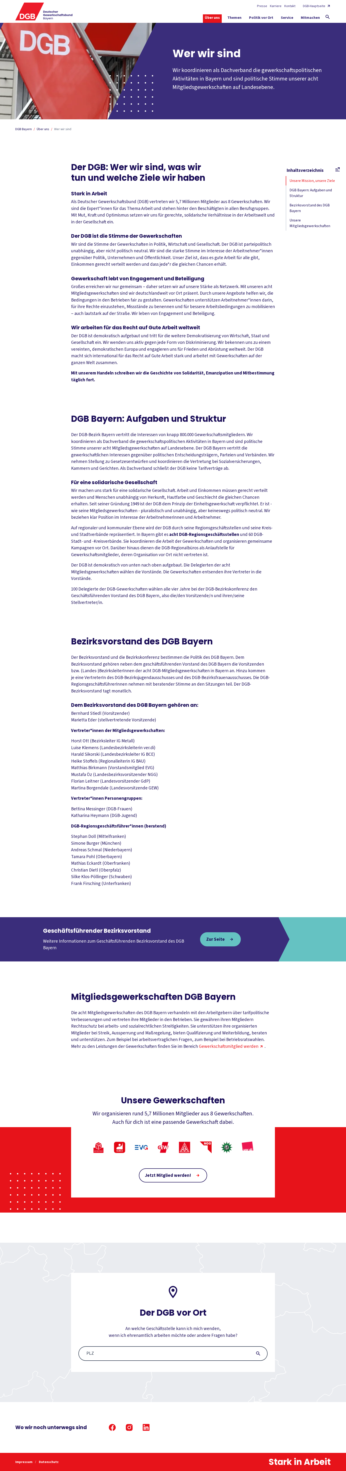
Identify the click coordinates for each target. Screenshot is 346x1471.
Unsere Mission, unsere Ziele (312, 180)
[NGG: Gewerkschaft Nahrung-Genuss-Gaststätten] (206, 1147)
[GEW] (163, 1147)
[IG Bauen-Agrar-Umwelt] (98, 1147)
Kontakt (289, 6)
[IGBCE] (119, 1147)
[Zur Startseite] (44, 11)
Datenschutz (49, 1462)
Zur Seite (215, 939)
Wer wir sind (62, 129)
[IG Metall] (184, 1147)
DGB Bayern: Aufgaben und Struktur (311, 193)
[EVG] (141, 1147)
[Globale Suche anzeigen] (327, 16)
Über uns (43, 129)
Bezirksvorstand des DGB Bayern (310, 208)
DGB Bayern (23, 129)
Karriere (276, 6)
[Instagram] (129, 1427)
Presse (262, 6)
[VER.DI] (247, 1147)
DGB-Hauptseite (314, 6)
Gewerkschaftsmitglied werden (228, 1046)
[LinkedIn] (146, 1427)
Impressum (24, 1462)
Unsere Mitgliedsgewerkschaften (310, 223)
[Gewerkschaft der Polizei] (227, 1147)
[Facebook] (112, 1427)
